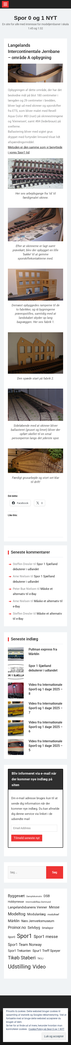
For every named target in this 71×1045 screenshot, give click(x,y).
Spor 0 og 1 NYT (35, 18)
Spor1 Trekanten (19, 951)
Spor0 (11, 937)
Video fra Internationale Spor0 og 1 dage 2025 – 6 (46, 726)
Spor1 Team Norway (25, 944)
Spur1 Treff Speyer (46, 951)
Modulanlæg (36, 914)
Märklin (14, 921)
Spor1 (24, 936)
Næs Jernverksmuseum (37, 921)
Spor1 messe (46, 936)
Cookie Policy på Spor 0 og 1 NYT (46, 1029)
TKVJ (40, 958)
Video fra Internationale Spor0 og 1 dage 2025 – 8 (46, 689)
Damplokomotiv (34, 896)
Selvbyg (34, 928)
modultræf (53, 914)
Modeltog (16, 914)
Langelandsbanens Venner (27, 907)
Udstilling (19, 966)
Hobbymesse (16, 901)
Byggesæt (16, 896)
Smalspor (47, 928)
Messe (54, 907)
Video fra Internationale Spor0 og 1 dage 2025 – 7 (46, 708)
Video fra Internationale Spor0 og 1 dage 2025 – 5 (46, 745)
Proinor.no (17, 927)
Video (39, 967)
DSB (47, 896)
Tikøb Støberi (22, 958)
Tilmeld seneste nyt (27, 838)
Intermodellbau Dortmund (38, 902)
